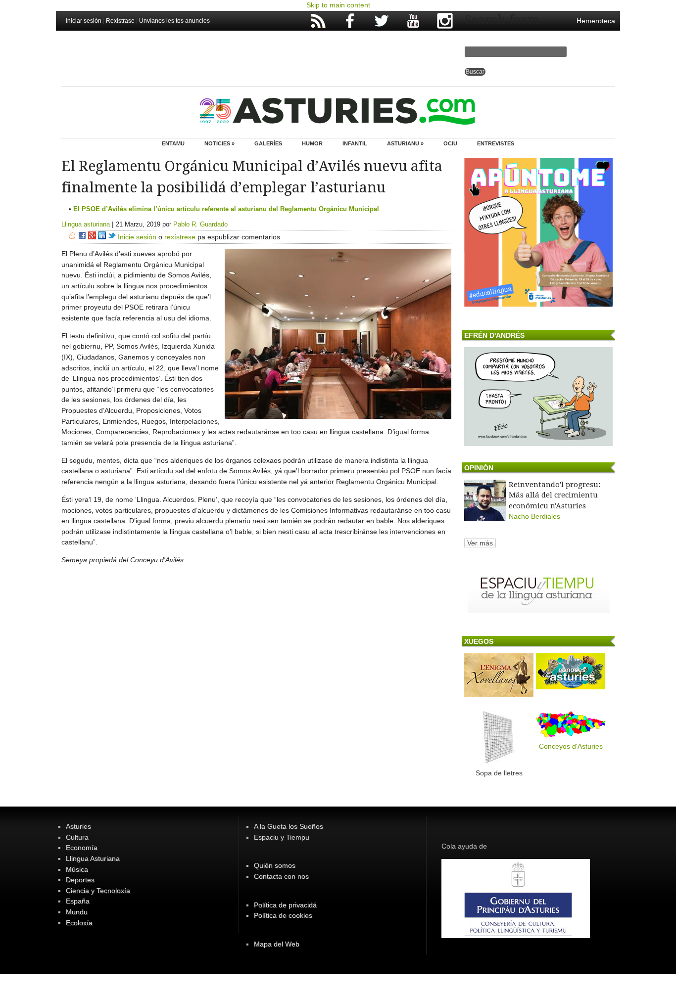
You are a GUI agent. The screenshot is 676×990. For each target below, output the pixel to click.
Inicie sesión (137, 237)
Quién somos (274, 865)
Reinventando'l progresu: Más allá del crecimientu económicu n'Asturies (554, 495)
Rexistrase (120, 20)
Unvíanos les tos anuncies (174, 20)
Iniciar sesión (83, 20)
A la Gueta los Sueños (288, 826)
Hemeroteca (596, 21)
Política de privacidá (285, 905)
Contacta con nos (281, 876)
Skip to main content (338, 5)
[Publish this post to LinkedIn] (102, 237)
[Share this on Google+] (92, 237)
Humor (312, 143)
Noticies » (219, 143)
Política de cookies (283, 915)
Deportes (80, 880)
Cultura (77, 837)
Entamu (173, 143)
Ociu (450, 143)
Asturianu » (405, 143)
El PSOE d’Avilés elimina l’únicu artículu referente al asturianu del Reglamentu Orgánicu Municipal (226, 209)
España (78, 901)
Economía (81, 848)
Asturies (78, 826)
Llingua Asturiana (93, 858)
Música (77, 869)
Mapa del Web (276, 944)
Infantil (354, 143)
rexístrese (179, 237)
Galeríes (268, 143)
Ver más (480, 543)
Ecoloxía (79, 923)
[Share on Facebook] (82, 237)
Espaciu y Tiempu (281, 837)
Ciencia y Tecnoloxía (98, 891)
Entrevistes (495, 143)
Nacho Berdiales (534, 516)
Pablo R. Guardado (200, 224)
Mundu (77, 912)
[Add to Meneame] (72, 237)
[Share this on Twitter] (112, 237)
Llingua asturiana (85, 224)
